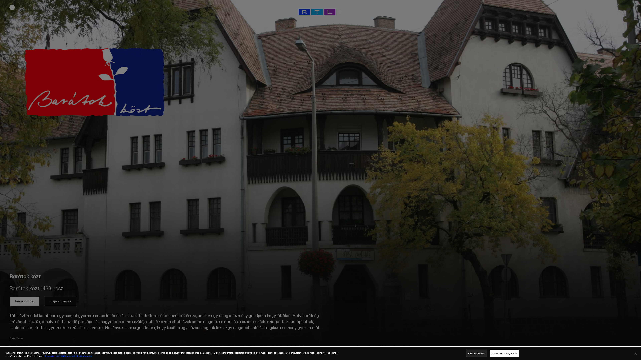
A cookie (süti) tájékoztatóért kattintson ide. (69, 356)
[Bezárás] (635, 353)
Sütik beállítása (476, 354)
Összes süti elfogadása (504, 354)
